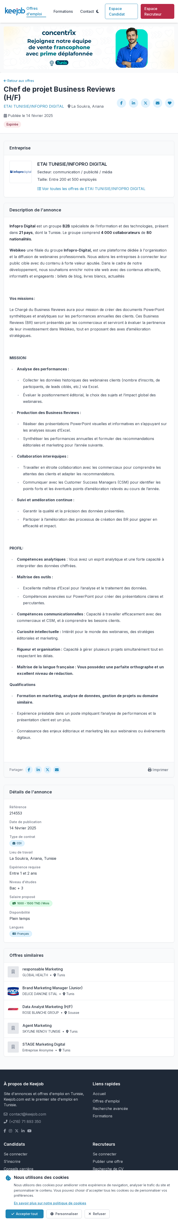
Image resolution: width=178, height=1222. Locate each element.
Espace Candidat (117, 11)
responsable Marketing (42, 969)
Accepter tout (27, 1214)
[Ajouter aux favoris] (169, 103)
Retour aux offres (20, 81)
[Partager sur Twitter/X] (145, 103)
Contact (87, 11)
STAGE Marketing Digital (43, 1044)
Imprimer (160, 769)
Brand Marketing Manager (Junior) (52, 988)
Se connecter (16, 1154)
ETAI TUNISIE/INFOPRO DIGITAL (34, 106)
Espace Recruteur (153, 11)
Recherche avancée (110, 1108)
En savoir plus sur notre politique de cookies (50, 1203)
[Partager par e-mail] (157, 103)
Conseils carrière (18, 1169)
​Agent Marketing (37, 1025)
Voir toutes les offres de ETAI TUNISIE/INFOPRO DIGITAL (93, 188)
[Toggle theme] (97, 11)
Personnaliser (66, 1214)
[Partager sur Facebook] (121, 103)
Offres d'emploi (34, 11)
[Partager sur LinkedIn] (133, 103)
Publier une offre (108, 1161)
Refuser (99, 1214)
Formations (63, 11)
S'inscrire (12, 1161)
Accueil (99, 1093)
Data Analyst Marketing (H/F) (47, 1006)
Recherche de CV (108, 1169)
